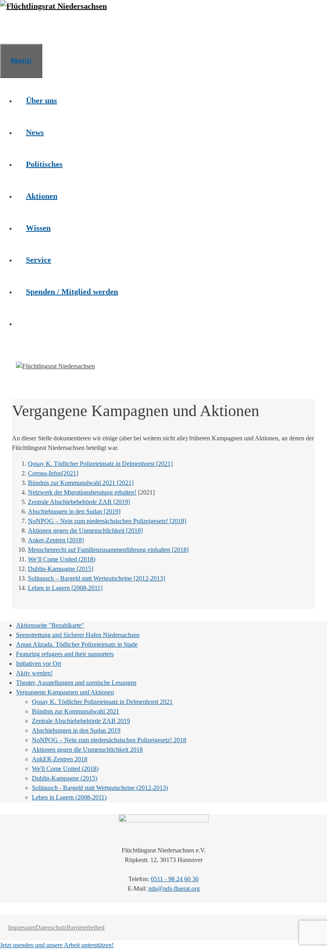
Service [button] (38, 259)
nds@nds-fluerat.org (174, 888)
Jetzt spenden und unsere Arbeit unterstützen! (57, 945)
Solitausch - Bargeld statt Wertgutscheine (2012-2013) (100, 787)
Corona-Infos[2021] (53, 473)
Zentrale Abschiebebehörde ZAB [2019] (79, 501)
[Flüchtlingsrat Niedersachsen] (53, 6)
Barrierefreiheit (85, 927)
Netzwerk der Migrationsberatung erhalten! (82, 492)
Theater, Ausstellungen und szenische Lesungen (76, 682)
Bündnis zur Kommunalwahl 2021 (75, 711)
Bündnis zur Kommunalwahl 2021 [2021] (81, 482)
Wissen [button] (38, 227)
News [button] (35, 132)
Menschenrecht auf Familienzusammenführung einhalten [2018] (108, 549)
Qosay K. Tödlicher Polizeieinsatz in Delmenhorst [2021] (100, 463)
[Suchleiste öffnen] (10, 27)
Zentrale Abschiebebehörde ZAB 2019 (81, 720)
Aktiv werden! (34, 673)
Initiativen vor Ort (38, 663)
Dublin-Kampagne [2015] (60, 568)
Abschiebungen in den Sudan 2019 (76, 730)
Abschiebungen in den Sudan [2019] (74, 511)
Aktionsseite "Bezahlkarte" (50, 625)
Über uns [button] (41, 100)
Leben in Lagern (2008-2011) (69, 797)
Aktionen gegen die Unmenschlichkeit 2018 (87, 749)
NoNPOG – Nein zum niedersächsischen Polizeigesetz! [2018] (107, 521)
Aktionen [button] (41, 196)
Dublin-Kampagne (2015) (64, 778)
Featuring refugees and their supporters (65, 654)
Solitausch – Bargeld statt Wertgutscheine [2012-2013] (96, 578)
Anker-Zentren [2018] (56, 540)
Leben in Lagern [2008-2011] (65, 587)
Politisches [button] (44, 164)
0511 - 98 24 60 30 (175, 879)
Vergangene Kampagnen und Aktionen (65, 692)
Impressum (21, 927)
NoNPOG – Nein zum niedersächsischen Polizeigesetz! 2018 (109, 740)
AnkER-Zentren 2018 (59, 759)
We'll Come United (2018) (65, 768)
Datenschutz (51, 927)
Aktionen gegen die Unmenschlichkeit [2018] (85, 530)
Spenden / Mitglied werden (72, 291)
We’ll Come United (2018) (61, 559)
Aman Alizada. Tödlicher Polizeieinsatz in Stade (77, 644)
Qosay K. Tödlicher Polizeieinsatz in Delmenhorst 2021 (102, 701)
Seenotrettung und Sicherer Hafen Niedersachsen (78, 634)
